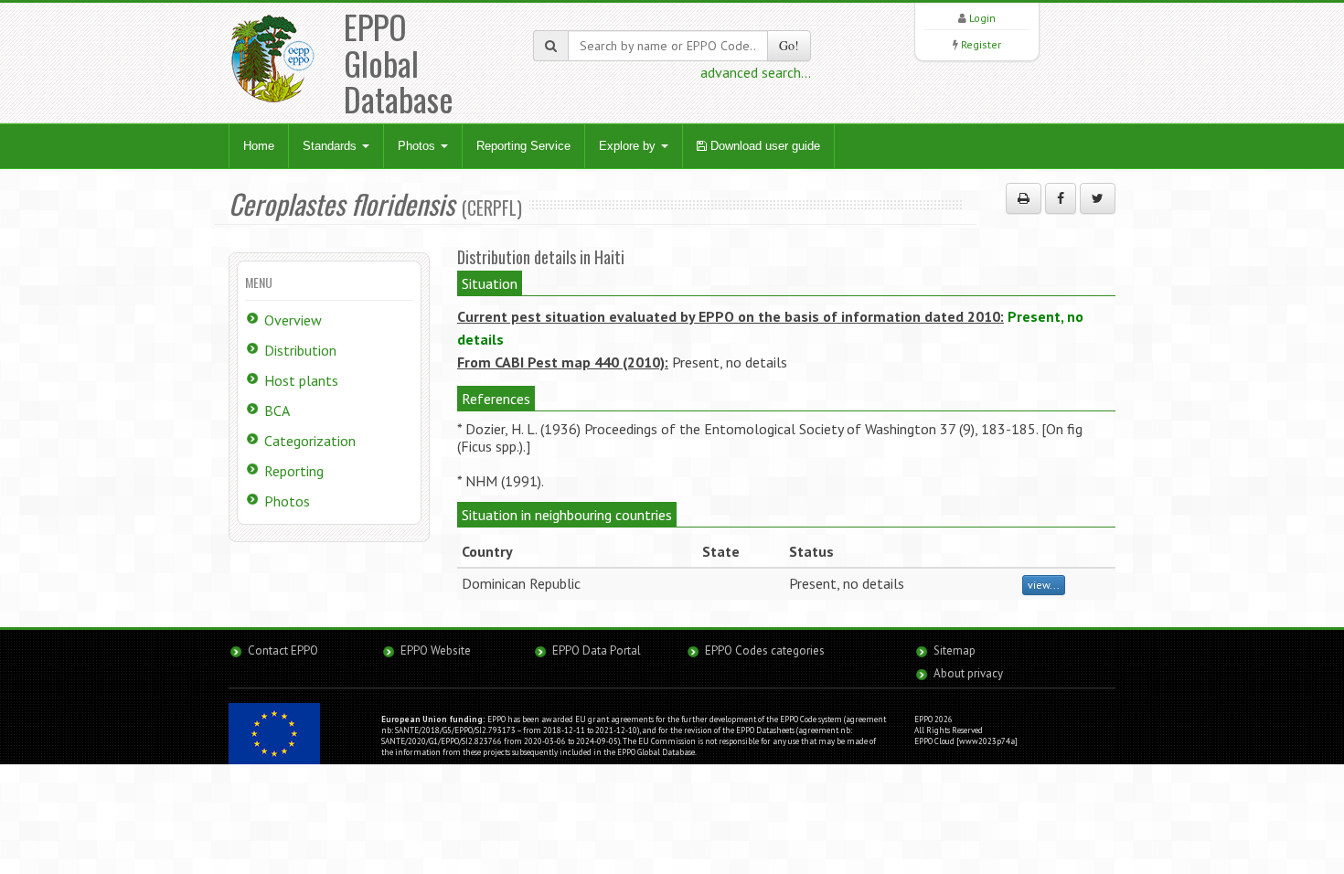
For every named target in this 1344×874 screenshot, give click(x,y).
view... (1044, 585)
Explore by (629, 146)
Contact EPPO (283, 650)
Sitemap (954, 650)
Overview (293, 320)
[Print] (1023, 198)
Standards (331, 146)
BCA (277, 410)
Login (982, 18)
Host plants (301, 380)
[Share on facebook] (1060, 198)
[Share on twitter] (1097, 198)
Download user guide (763, 146)
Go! (789, 45)
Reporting (294, 471)
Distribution (300, 350)
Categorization (310, 441)
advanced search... (755, 72)
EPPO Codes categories (765, 650)
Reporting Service (523, 146)
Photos (418, 146)
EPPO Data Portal (596, 650)
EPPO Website (435, 650)
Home (258, 146)
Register (981, 44)
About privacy (968, 673)
